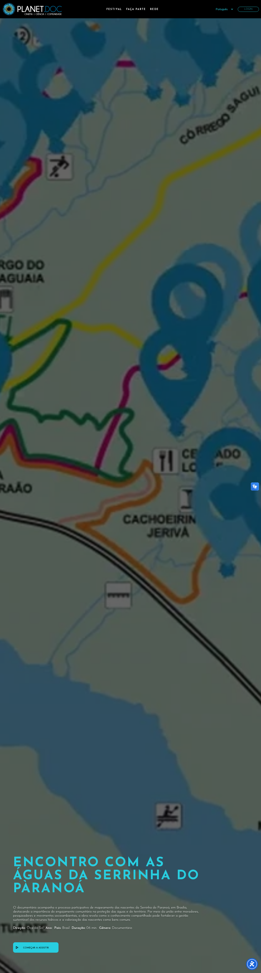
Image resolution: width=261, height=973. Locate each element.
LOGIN (248, 9)
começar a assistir (36, 948)
